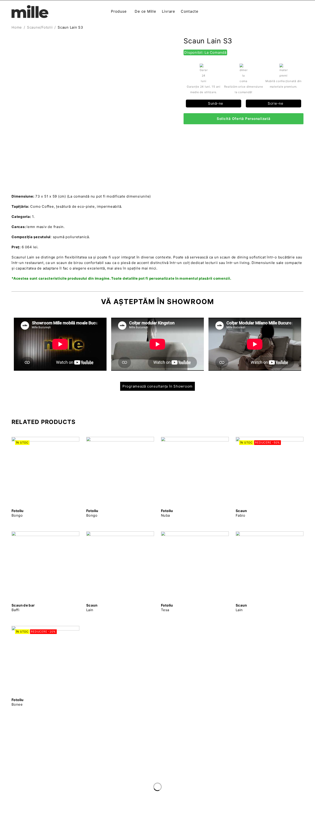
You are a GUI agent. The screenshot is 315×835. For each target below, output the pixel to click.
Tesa (167, 607)
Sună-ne (215, 103)
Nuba (167, 513)
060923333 (23, 781)
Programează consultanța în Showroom (157, 386)
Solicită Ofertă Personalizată (243, 118)
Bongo (18, 513)
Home (17, 27)
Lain (91, 607)
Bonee (18, 702)
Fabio (241, 513)
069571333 (22, 790)
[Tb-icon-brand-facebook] (234, 784)
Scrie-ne (275, 103)
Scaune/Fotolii (40, 27)
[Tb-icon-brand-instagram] (243, 784)
